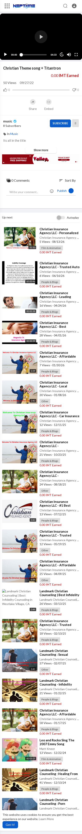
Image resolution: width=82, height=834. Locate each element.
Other (44, 401)
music (8, 121)
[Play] (5, 54)
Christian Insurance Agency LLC (61, 237)
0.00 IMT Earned (50, 252)
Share (33, 109)
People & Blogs (49, 282)
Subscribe (60, 123)
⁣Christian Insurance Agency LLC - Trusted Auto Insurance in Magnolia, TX (59, 267)
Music (14, 134)
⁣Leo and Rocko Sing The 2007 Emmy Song (57, 742)
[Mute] (69, 54)
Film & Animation (51, 248)
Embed (48, 109)
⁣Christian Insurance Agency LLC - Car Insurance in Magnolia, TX (59, 416)
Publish (63, 190)
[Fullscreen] (76, 54)
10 (62, 55)
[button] (74, 6)
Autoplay (73, 217)
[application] (41, 37)
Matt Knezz (47, 748)
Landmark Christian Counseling (60, 599)
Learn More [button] (46, 819)
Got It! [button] (10, 824)
